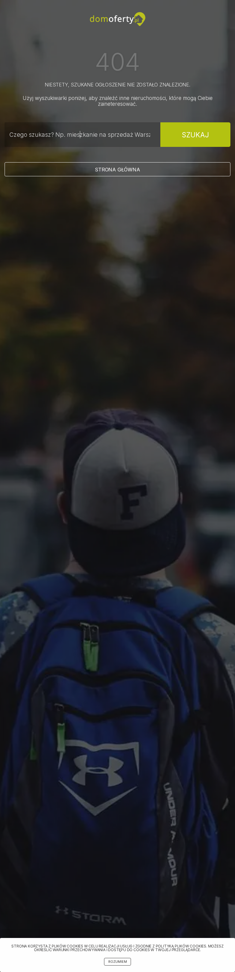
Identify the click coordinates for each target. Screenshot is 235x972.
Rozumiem (117, 962)
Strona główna (117, 169)
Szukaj (195, 135)
